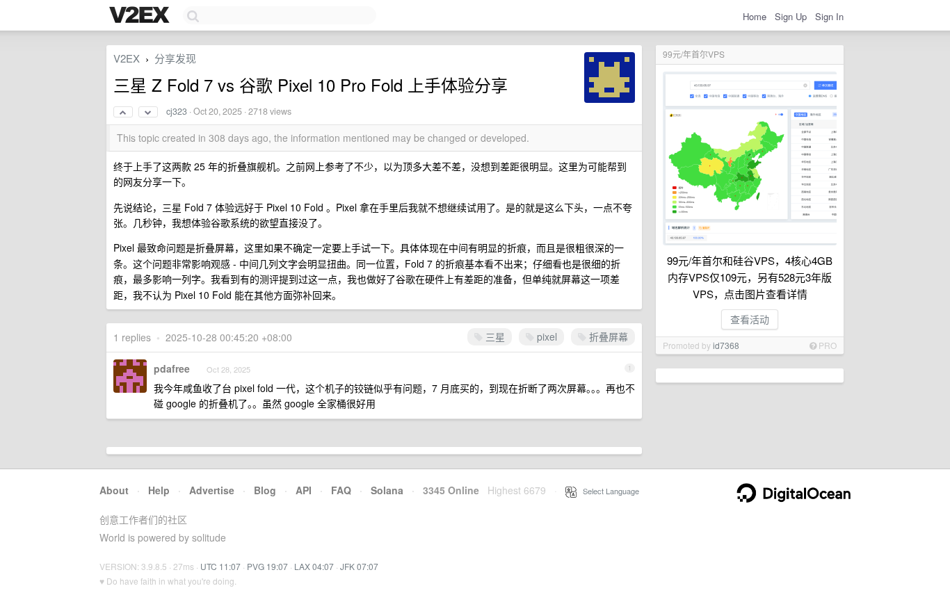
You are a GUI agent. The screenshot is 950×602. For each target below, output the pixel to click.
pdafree (172, 368)
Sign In (829, 16)
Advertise (211, 490)
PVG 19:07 (267, 566)
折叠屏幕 (607, 336)
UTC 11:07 (220, 566)
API (304, 490)
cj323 (176, 111)
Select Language (608, 490)
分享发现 (175, 58)
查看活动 (749, 319)
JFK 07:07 (359, 566)
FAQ (341, 490)
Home (754, 16)
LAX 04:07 (314, 566)
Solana (387, 490)
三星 (494, 336)
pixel (545, 336)
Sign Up (791, 16)
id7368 (726, 345)
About (114, 490)
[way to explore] (141, 16)
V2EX (126, 58)
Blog (265, 490)
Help (159, 490)
